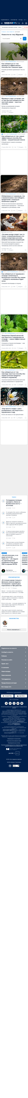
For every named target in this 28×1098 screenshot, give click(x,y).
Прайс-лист (5, 663)
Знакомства (14, 19)
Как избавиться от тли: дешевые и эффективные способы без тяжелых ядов (12, 65)
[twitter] (17, 703)
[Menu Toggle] (2, 23)
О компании (5, 667)
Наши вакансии (6, 675)
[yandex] (21, 703)
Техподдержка (6, 679)
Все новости (10, 31)
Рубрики (4, 656)
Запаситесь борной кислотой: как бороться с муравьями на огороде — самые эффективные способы (13, 338)
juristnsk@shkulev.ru (16, 723)
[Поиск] (19, 23)
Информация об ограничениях (14, 738)
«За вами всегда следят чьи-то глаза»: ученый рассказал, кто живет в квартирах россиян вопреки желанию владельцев (13, 237)
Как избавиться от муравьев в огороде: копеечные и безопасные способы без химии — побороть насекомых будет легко (13, 277)
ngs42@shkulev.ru (20, 721)
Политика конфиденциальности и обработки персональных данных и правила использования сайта (14, 746)
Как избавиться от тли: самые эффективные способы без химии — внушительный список (13, 138)
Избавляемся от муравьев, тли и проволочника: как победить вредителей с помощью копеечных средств (13, 198)
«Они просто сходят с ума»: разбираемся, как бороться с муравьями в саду (12, 410)
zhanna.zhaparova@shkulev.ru (9, 729)
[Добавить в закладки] (25, 75)
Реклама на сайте (6, 660)
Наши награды (5, 671)
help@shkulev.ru (17, 724)
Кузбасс (4, 31)
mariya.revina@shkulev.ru (9, 732)
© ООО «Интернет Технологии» (14, 762)
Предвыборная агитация (9, 683)
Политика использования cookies (14, 740)
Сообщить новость (7, 652)
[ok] (14, 703)
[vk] (10, 703)
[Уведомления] (22, 23)
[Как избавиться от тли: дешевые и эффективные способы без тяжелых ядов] (14, 51)
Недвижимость (5, 19)
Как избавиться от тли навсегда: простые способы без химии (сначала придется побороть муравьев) (13, 374)
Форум (25, 19)
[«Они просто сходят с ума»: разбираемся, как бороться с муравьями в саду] (14, 396)
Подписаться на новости (9, 648)
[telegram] (6, 703)
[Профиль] (26, 23)
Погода (21, 19)
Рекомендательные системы (14, 742)
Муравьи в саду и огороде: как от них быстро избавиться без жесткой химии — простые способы (13, 101)
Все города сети (6, 687)
